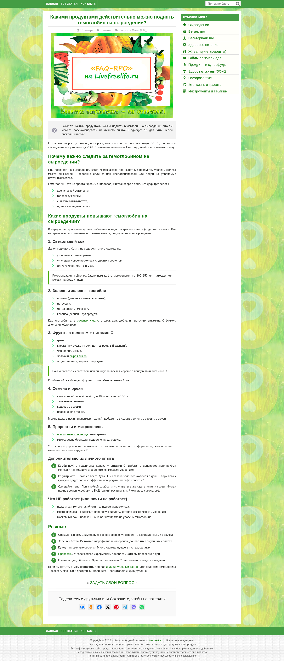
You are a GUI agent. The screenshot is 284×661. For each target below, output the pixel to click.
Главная (51, 4)
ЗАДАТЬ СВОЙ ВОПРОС (112, 583)
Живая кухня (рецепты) (207, 51)
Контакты (88, 4)
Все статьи (69, 4)
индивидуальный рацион (122, 566)
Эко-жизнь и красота (204, 85)
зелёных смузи (87, 320)
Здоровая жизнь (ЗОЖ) (207, 71)
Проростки (65, 553)
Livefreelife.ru (156, 640)
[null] (82, 607)
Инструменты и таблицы (208, 91)
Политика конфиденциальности (106, 655)
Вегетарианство (201, 38)
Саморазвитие (200, 78)
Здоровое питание (203, 45)
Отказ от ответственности (142, 655)
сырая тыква (78, 356)
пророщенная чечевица (72, 434)
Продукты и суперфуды (207, 65)
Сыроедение (198, 25)
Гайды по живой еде (204, 58)
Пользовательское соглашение (178, 655)
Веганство (196, 31)
